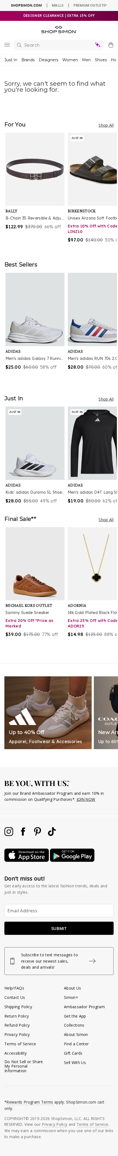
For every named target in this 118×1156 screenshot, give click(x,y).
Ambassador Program (84, 1006)
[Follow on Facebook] (24, 834)
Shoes (101, 59)
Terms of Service (20, 1043)
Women (70, 59)
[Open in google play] (72, 860)
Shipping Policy (18, 1006)
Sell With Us (75, 1062)
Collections (74, 1025)
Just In (10, 59)
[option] (36, 191)
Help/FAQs (14, 988)
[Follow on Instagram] (9, 834)
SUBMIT (59, 928)
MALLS (58, 5)
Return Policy (16, 1016)
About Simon (76, 1034)
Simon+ (71, 997)
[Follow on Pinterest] (38, 834)
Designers (48, 59)
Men (86, 59)
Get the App (75, 1016)
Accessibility (15, 1053)
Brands (28, 59)
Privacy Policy (17, 1034)
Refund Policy (17, 1025)
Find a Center (76, 1043)
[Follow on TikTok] (51, 834)
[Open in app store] (27, 860)
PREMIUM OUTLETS (90, 5)
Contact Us (14, 997)
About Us (72, 988)
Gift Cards (73, 1053)
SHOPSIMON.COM (26, 5)
